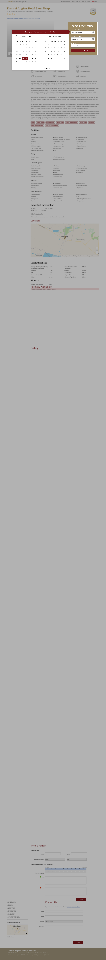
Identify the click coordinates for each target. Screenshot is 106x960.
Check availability (83, 51)
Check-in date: (75, 29)
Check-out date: (76, 36)
